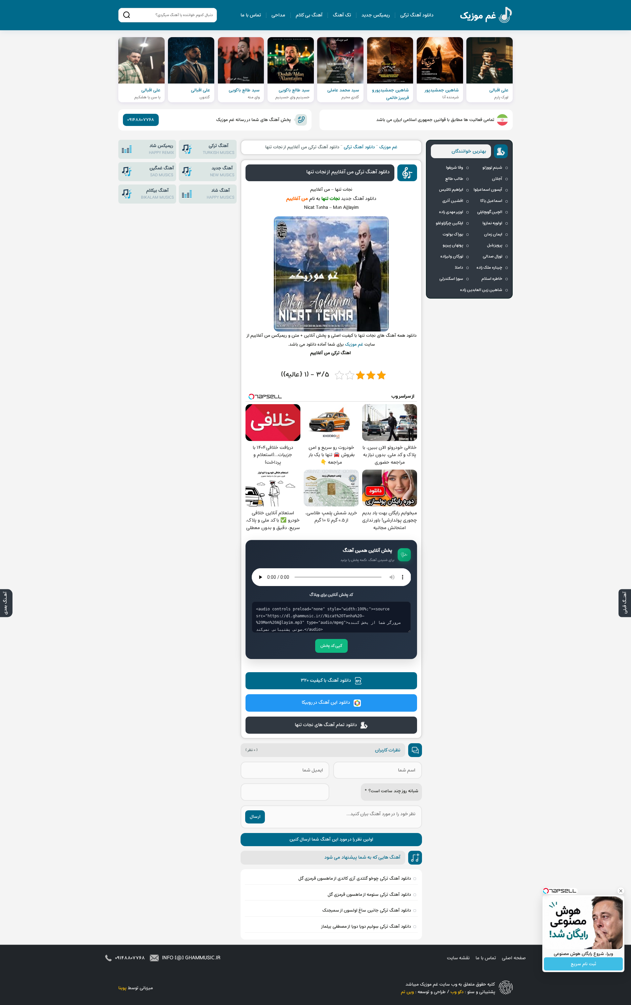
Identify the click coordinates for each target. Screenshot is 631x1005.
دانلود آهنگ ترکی (416, 15)
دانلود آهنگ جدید (358, 199)
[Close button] (621, 891)
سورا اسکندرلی (451, 278)
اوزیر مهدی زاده (451, 212)
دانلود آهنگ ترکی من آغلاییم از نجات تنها (347, 172)
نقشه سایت (458, 958)
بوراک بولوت (453, 234)
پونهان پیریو (453, 245)
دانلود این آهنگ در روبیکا (326, 703)
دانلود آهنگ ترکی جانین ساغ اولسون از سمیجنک (366, 910)
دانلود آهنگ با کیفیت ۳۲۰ (326, 680)
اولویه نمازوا (492, 223)
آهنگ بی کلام (309, 15)
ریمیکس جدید (376, 15)
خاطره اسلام (491, 278)
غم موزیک (486, 16)
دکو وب (457, 992)
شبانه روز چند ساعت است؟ (391, 791)
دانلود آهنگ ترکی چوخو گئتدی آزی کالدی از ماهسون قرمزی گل (354, 878)
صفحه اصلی (514, 958)
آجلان (497, 179)
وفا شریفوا (454, 167)
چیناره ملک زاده (489, 267)
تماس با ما (251, 15)
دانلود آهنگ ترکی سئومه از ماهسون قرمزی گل (369, 894)
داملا (459, 267)
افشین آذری (452, 201)
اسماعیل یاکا (491, 201)
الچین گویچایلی (489, 212)
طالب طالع (454, 179)
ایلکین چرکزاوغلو (449, 223)
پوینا (122, 988)
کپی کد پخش (331, 646)
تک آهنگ (342, 15)
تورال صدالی (492, 256)
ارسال (255, 817)
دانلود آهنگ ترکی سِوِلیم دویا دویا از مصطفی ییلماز (366, 926)
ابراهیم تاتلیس (451, 189)
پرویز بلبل (494, 245)
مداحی (278, 15)
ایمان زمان (493, 234)
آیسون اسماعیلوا (488, 189)
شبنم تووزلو (492, 167)
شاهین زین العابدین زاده (481, 290)
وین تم (407, 992)
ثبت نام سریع (583, 964)
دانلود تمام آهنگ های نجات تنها (326, 725)
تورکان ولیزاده (451, 256)
